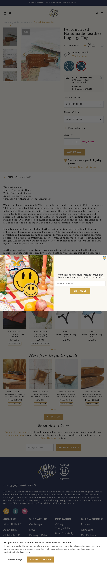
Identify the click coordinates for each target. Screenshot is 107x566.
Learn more (25, 552)
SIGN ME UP (80, 291)
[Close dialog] (104, 258)
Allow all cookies (40, 559)
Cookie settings (14, 559)
